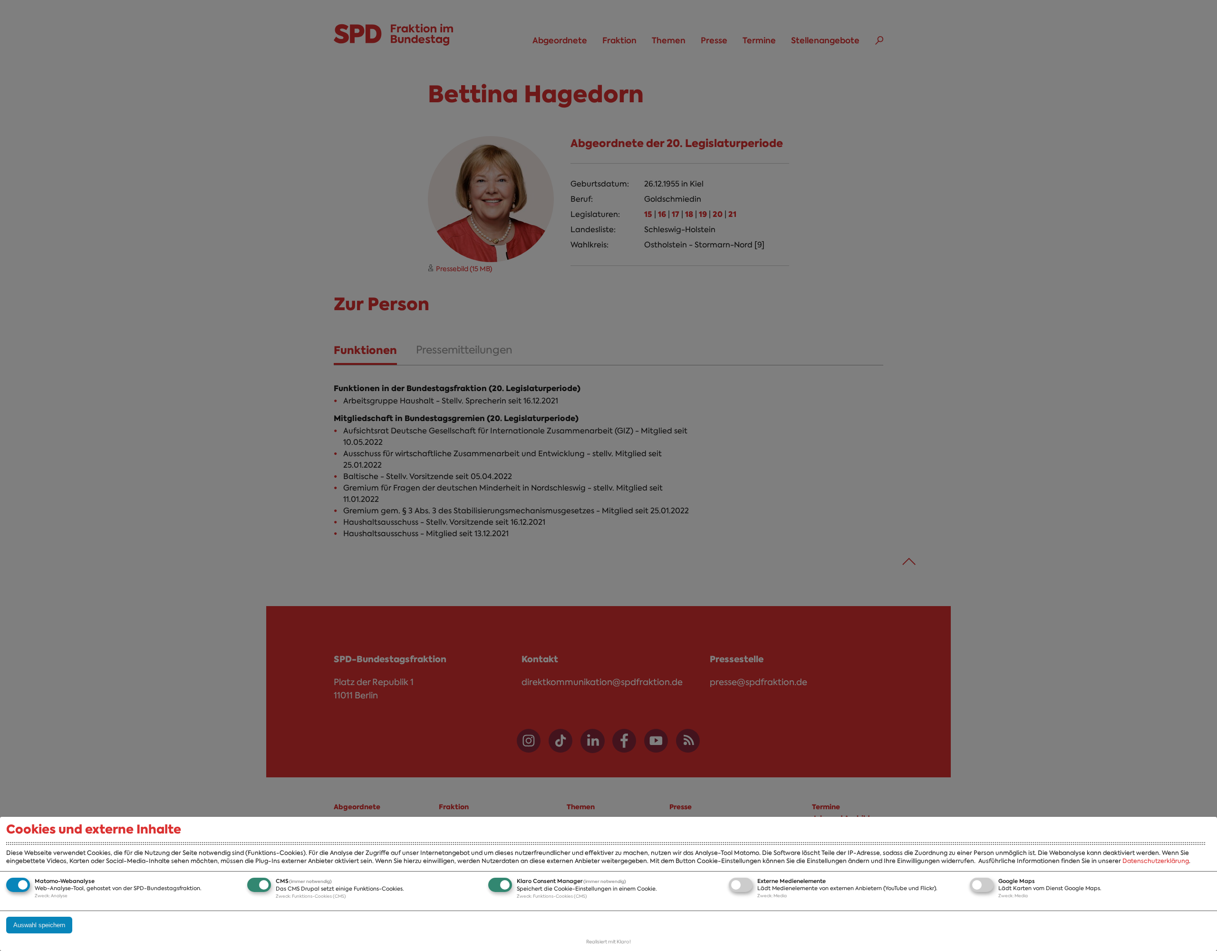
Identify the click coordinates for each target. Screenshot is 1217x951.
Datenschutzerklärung (1155, 861)
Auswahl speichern (39, 925)
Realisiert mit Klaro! (608, 942)
